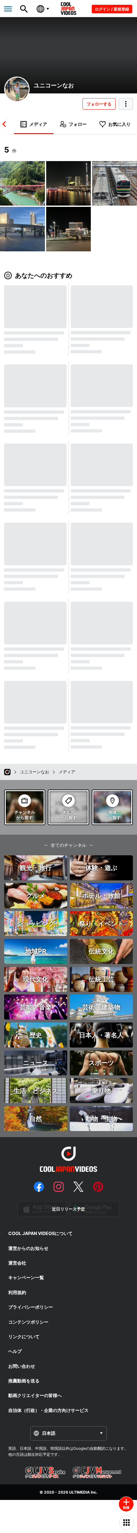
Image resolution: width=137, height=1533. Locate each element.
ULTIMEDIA (79, 1492)
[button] (5, 124)
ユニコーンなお (54, 85)
